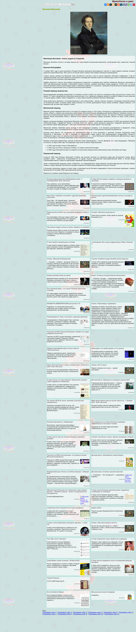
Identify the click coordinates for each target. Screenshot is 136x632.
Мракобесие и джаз (124, 1)
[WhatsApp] (129, 5)
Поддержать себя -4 (95, 612)
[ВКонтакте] (105, 5)
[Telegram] (131, 5)
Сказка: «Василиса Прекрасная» (59, 259)
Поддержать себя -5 (110, 612)
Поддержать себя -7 (49, 614)
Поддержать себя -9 (80, 614)
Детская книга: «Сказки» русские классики (107, 472)
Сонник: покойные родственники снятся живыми (109, 259)
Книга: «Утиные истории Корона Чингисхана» (108, 275)
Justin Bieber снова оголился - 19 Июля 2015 (63, 560)
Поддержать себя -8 (65, 614)
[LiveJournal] (121, 5)
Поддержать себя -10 (95, 614)
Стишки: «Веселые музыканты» (103, 212)
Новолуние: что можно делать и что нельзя (107, 348)
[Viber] (126, 5)
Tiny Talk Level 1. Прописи (56, 539)
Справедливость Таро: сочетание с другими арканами (67, 317)
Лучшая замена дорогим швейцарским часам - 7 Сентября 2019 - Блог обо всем (64, 180)
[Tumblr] (123, 5)
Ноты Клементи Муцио (55, 592)
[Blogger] (113, 5)
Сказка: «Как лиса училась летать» (104, 523)
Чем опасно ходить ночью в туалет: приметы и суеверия (68, 227)
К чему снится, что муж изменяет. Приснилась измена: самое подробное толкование (67, 380)
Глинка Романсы (53, 578)
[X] (111, 5)
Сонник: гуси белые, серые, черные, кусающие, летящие (112, 437)
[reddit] (118, 5)
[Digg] (116, 5)
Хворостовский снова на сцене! (59, 275)
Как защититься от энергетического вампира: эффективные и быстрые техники (108, 422)
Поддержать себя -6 (126, 612)
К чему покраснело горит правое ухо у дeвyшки (109, 539)
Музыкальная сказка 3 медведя (103, 592)
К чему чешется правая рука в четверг (61, 242)
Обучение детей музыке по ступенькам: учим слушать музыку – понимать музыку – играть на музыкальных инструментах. (67, 491)
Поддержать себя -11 (111, 614)
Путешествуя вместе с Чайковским (60, 422)
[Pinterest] (134, 5)
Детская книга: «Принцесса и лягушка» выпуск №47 (110, 380)
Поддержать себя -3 (80, 612)
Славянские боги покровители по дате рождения (65, 508)
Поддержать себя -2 (65, 612)
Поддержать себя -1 (49, 612)
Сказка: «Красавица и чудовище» (103, 303)
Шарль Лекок (96, 508)
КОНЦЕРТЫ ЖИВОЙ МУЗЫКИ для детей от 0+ (63, 303)
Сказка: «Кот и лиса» (99, 365)
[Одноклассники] (108, 5)
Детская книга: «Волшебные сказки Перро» (107, 455)
